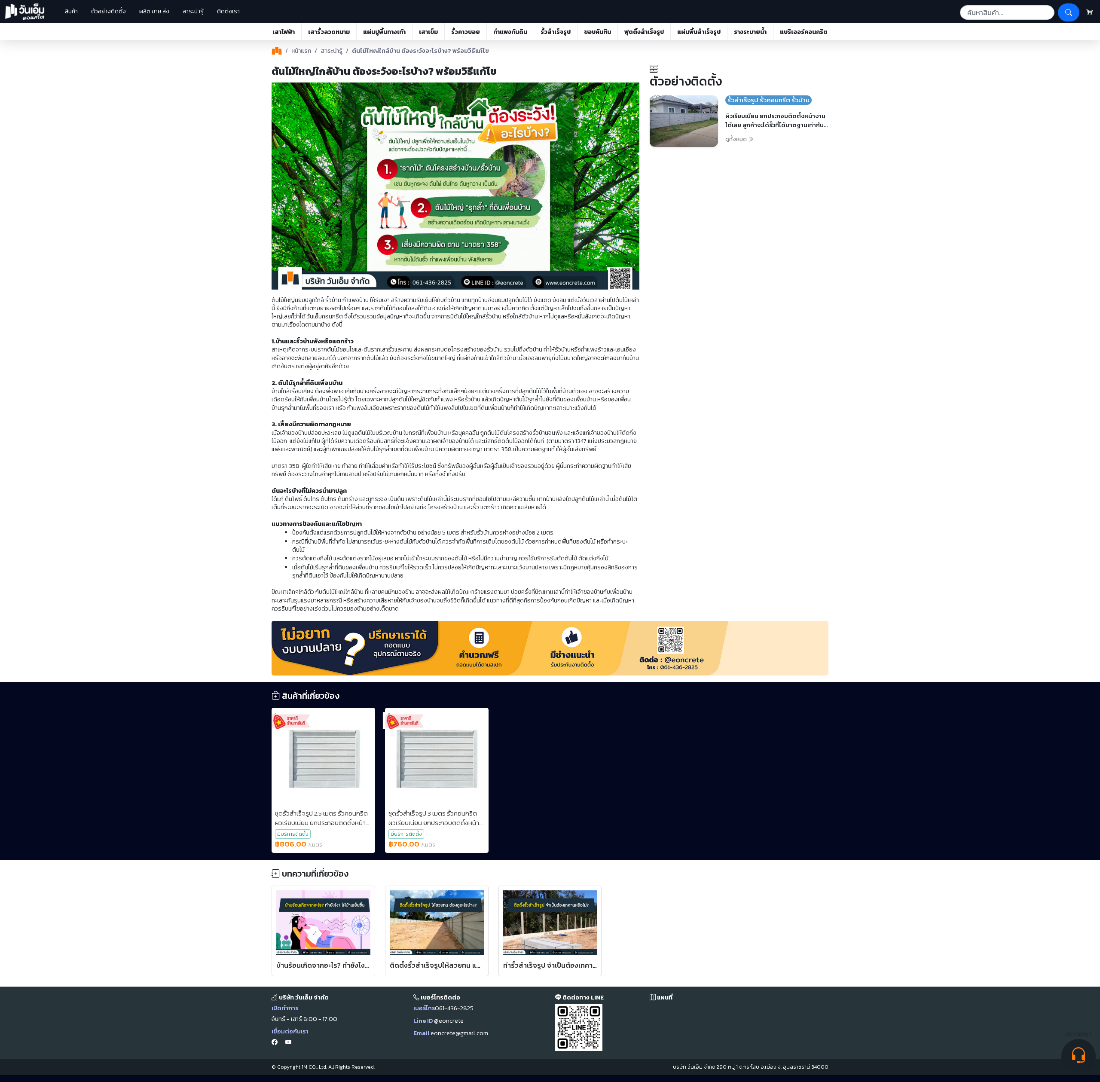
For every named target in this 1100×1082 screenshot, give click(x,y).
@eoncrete (449, 1020)
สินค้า (69, 11)
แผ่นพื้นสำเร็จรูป (699, 32)
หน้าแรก (301, 50)
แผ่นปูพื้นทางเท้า (384, 32)
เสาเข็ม (428, 32)
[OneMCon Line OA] (578, 1027)
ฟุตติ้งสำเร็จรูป (644, 32)
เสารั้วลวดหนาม (329, 32)
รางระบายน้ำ (750, 32)
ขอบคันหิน (597, 32)
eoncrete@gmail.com (459, 1033)
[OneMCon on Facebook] (275, 1042)
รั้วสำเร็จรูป (556, 32)
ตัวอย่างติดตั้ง (108, 11)
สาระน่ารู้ (193, 11)
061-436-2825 (454, 1008)
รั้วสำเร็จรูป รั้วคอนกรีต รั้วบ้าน (768, 100)
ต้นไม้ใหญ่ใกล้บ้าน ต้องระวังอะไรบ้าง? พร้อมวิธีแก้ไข (420, 50)
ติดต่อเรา (228, 11)
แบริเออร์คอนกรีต (804, 32)
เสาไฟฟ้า (283, 32)
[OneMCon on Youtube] (288, 1042)
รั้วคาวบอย (465, 32)
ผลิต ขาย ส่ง (154, 11)
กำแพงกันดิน (510, 32)
